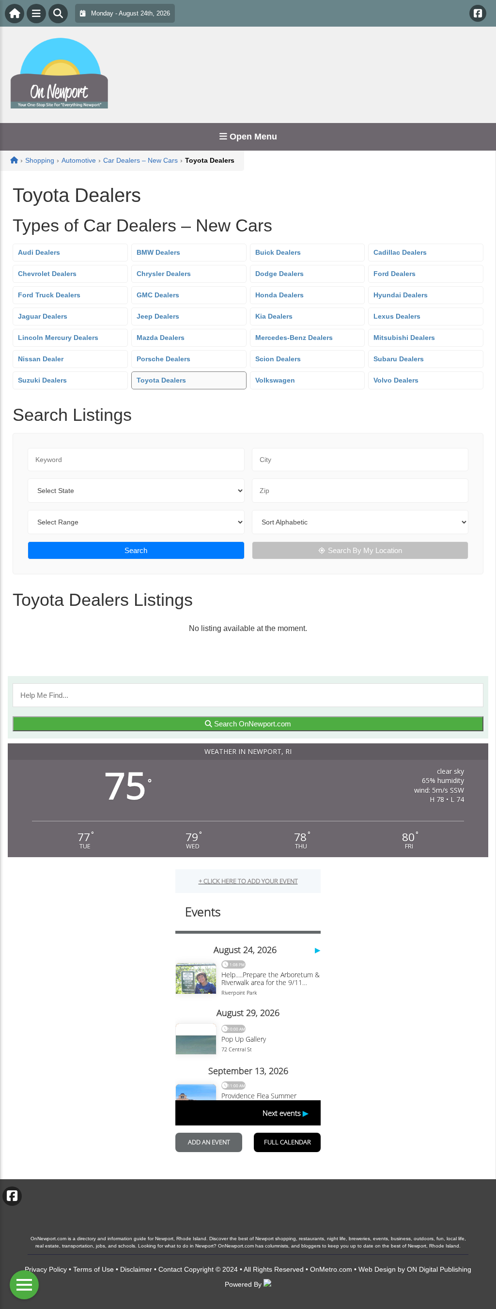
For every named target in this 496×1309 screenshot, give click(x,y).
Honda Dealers (279, 295)
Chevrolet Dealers (47, 273)
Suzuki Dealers (42, 380)
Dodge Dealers (279, 273)
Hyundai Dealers (400, 295)
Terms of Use (93, 1269)
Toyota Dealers (161, 380)
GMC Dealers (158, 295)
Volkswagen (275, 380)
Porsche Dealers (163, 359)
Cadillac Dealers (400, 252)
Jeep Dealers (158, 316)
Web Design (377, 1269)
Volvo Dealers (395, 380)
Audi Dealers (39, 252)
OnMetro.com (331, 1269)
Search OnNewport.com (251, 724)
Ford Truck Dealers (49, 295)
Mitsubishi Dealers (404, 337)
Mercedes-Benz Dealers (294, 337)
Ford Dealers (394, 273)
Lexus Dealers (396, 316)
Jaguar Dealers (42, 316)
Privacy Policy (46, 1269)
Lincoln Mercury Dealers (58, 337)
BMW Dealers (158, 252)
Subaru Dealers (398, 359)
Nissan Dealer (40, 359)
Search (135, 550)
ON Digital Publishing (439, 1269)
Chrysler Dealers (164, 273)
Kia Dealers (274, 316)
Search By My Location (365, 550)
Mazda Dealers (161, 337)
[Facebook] (477, 13)
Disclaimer (136, 1269)
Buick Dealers (278, 252)
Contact (170, 1269)
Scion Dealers (278, 359)
